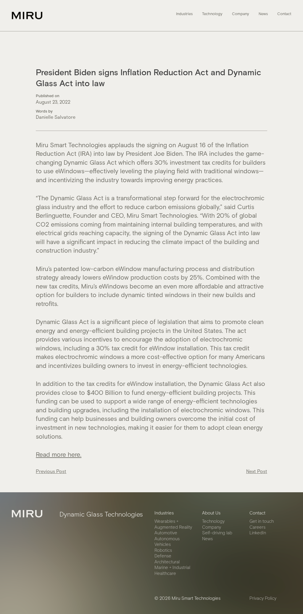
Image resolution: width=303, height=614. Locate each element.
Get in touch (261, 521)
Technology (212, 14)
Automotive (165, 532)
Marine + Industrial (172, 567)
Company (240, 14)
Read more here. (58, 454)
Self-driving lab (217, 532)
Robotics (163, 550)
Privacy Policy (262, 598)
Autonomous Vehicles (167, 541)
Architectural (167, 561)
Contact (284, 14)
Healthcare (165, 573)
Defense (162, 555)
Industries (184, 14)
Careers (257, 527)
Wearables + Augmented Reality (173, 524)
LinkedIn (257, 532)
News (263, 14)
